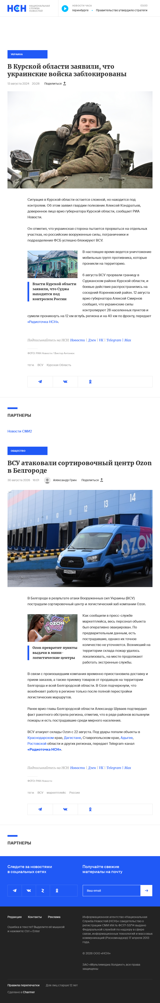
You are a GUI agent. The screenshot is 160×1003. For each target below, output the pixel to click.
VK (101, 340)
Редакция (15, 917)
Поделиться (53, 83)
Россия (74, 793)
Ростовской (37, 743)
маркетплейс (56, 793)
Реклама (54, 917)
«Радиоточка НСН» (43, 322)
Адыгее (127, 738)
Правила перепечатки (24, 985)
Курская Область (59, 365)
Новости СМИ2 (20, 431)
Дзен (92, 340)
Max (127, 340)
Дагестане (72, 738)
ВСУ (40, 365)
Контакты (35, 917)
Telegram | (115, 340)
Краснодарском (41, 738)
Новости (77, 340)
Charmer (29, 992)
